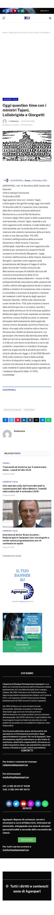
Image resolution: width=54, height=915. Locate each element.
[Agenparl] (27, 18)
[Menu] (4, 18)
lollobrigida (29, 410)
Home (5, 32)
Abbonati (44, 11)
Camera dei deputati (12, 410)
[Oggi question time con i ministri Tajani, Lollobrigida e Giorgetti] (27, 146)
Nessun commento (12, 125)
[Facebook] (9, 803)
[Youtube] (23, 803)
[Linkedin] (38, 803)
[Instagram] (30, 803)
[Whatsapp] (45, 803)
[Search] (50, 18)
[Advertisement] (27, 65)
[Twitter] (16, 803)
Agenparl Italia (10, 99)
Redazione (14, 121)
